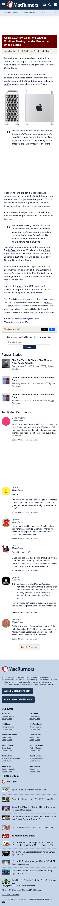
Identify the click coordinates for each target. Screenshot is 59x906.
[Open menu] (3, 5)
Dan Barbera (7, 756)
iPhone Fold (29, 12)
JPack (15, 545)
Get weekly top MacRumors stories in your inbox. (29, 337)
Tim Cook (37, 61)
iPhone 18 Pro (11, 12)
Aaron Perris (35, 766)
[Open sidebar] (55, 5)
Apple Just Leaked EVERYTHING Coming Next (33, 799)
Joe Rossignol (36, 724)
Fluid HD (42, 899)
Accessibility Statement (10, 895)
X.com (9, 719)
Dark (3, 902)
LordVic (16, 487)
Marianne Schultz (37, 745)
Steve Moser (7, 766)
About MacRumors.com (17, 690)
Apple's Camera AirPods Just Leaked (29, 790)
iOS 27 (45, 12)
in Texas (12, 250)
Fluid (36, 899)
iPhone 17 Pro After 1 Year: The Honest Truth (32, 827)
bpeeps (15, 519)
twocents (16, 620)
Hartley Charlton (8, 745)
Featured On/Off (9, 899)
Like (27, 440)
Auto (49, 899)
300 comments (12, 329)
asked (20, 286)
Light (54, 899)
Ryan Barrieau (35, 756)
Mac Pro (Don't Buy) (29, 318)
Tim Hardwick (35, 735)
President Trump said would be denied (23, 292)
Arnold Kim (6, 713)
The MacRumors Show (22, 835)
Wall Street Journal (29, 253)
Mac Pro (24, 322)
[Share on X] (44, 329)
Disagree (33, 440)
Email (4, 719)
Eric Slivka (34, 713)
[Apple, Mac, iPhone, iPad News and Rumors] (22, 8)
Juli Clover (46, 51)
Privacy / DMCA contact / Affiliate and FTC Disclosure (22, 890)
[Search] (51, 5)
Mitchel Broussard (9, 735)
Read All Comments (29, 647)
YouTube (12, 781)
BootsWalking (18, 418)
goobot (15, 577)
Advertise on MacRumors (18, 699)
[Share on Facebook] (52, 329)
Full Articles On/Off (24, 899)
